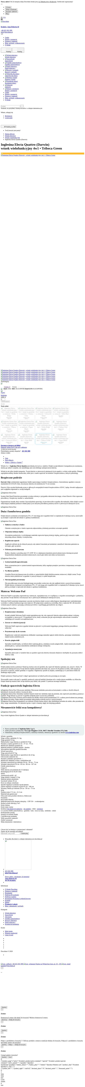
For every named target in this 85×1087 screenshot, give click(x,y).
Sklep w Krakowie (11, 9)
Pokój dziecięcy (10, 922)
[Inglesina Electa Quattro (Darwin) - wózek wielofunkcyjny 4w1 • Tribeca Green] (28, 155)
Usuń (10, 1057)
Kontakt (7, 900)
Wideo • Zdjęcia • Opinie (14, 462)
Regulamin (8, 893)
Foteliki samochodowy (12, 919)
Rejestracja (8, 116)
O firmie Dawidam (11, 889)
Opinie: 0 (7, 387)
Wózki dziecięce (10, 913)
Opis (6, 458)
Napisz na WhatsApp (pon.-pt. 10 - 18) (49, 964)
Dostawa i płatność (11, 11)
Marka (7, 902)
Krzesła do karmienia (12, 924)
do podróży (27, 809)
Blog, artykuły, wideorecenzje (15, 43)
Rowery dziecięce (11, 920)
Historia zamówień (11, 933)
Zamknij (4, 1007)
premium (40, 809)
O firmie (8, 7)
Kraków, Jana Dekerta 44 (10, 27)
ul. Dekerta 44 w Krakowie (47, 2)
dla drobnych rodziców (14, 809)
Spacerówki (9, 915)
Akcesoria (8, 917)
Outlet (7, 37)
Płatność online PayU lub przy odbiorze (14, 447)
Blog (7, 14)
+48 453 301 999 (18, 964)
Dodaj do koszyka (14, 1020)
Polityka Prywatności (12, 895)
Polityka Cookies (10, 897)
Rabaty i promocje (11, 39)
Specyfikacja (9, 460)
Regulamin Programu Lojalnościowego (18, 898)
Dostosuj (4, 1020)
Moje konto (9, 931)
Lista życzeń (9, 935)
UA (4, 17)
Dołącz (10, 1044)
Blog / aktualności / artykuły (14, 906)
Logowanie (8, 118)
